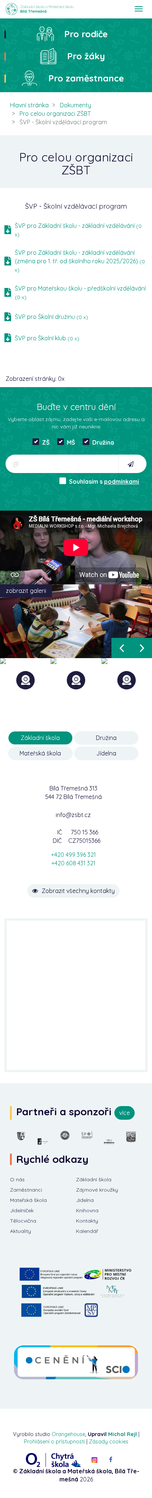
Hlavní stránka (29, 105)
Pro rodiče (86, 33)
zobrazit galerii (26, 590)
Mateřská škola (28, 1200)
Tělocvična (23, 1220)
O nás (17, 1179)
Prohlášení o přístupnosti (54, 1441)
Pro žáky (86, 56)
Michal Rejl (122, 1434)
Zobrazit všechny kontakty (78, 890)
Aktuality (20, 1231)
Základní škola (93, 1179)
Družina (103, 442)
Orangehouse (68, 1434)
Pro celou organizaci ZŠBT (55, 113)
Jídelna (85, 1200)
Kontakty (87, 1220)
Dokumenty (75, 105)
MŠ (71, 442)
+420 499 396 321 (73, 854)
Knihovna (87, 1210)
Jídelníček (22, 1210)
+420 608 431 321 (73, 863)
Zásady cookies (108, 1441)
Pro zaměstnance (86, 78)
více (124, 1112)
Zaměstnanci (26, 1189)
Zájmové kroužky (97, 1189)
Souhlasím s (104, 481)
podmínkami (121, 481)
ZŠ (46, 442)
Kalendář (87, 1231)
